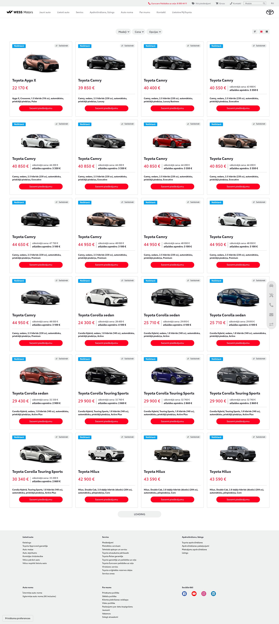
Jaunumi (106, 609)
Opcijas (153, 31)
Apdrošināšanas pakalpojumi (195, 545)
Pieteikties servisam (111, 545)
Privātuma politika (110, 592)
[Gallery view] (261, 31)
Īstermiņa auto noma (32, 592)
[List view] (266, 31)
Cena (138, 31)
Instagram (203, 593)
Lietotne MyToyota (182, 12)
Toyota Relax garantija (112, 556)
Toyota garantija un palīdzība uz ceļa (119, 559)
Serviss (79, 12)
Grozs (222, 3)
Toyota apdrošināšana (192, 542)
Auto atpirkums (30, 552)
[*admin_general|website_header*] (270, 12)
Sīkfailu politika (109, 596)
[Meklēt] (264, 3)
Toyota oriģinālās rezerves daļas (117, 570)
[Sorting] (255, 31)
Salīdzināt (63, 45)
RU (272, 3)
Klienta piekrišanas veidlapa (115, 599)
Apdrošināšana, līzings (102, 12)
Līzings (185, 552)
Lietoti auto (63, 12)
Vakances (106, 613)
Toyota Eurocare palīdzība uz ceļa (118, 563)
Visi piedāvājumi (203, 3)
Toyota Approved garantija (35, 545)
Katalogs (27, 542)
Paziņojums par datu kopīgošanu (117, 606)
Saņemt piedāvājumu (40, 108)
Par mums (145, 12)
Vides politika (108, 603)
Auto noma (127, 12)
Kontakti (161, 12)
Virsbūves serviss (110, 566)
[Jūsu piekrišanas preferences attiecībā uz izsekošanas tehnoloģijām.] (18, 618)
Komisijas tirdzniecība (33, 556)
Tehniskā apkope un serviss (114, 549)
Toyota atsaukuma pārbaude (115, 552)
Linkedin (213, 593)
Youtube (194, 593)
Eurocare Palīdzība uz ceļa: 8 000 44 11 (169, 3)
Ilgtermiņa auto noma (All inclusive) (39, 596)
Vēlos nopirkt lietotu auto (35, 563)
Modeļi (123, 31)
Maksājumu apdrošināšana (194, 549)
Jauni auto (45, 12)
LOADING (139, 514)
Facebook (184, 593)
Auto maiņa (28, 549)
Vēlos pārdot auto (31, 559)
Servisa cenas (108, 573)
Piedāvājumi (107, 542)
